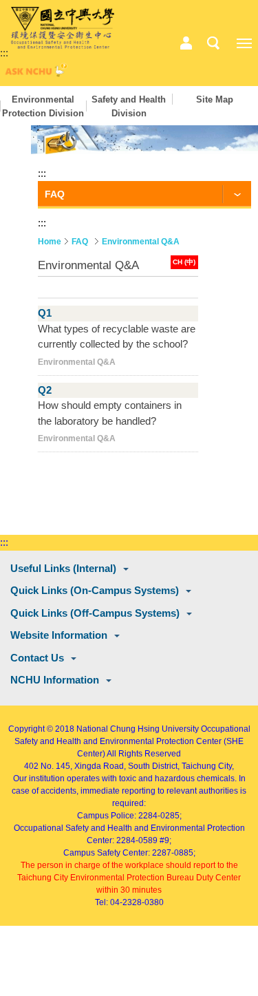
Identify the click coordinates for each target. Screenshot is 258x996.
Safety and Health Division (129, 106)
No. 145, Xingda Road (82, 766)
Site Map (214, 99)
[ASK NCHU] (34, 73)
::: (4, 53)
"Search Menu (213, 43)
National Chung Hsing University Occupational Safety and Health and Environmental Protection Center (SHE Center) (132, 741)
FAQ (80, 241)
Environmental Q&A (141, 241)
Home (49, 241)
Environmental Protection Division (43, 106)
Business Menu (186, 43)
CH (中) (184, 262)
